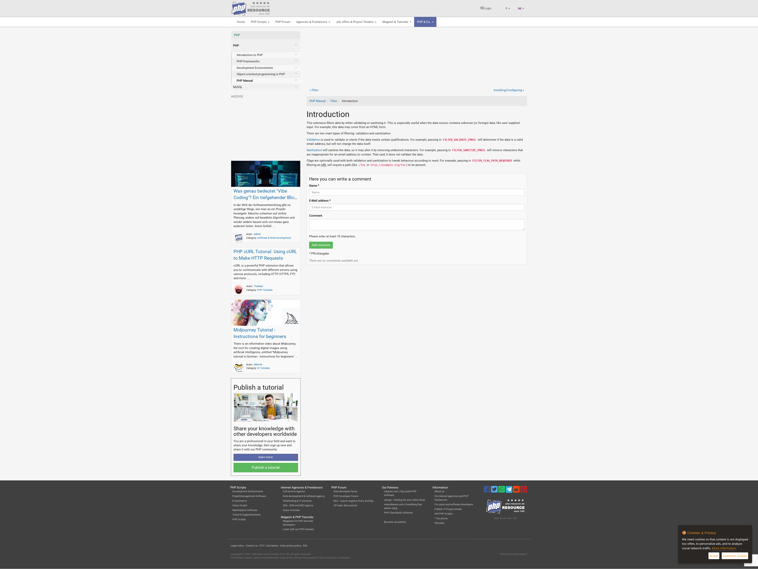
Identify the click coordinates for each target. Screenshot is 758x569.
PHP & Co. (424, 22)
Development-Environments (247, 491)
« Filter (314, 90)
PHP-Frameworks (248, 61)
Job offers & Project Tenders (355, 22)
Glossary (439, 522)
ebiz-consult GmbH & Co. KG (273, 554)
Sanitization (314, 150)
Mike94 (258, 364)
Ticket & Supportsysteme (246, 514)
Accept (714, 555)
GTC (262, 545)
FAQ (305, 545)
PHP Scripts (259, 22)
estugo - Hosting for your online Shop (404, 499)
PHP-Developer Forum (345, 496)
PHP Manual (318, 101)
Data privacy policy (290, 545)
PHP (237, 35)
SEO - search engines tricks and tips (353, 500)
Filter (333, 101)
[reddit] (516, 491)
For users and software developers (453, 504)
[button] (508, 8)
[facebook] (487, 491)
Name (314, 185)
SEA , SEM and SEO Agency (298, 505)
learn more (266, 457)
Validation (313, 139)
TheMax (258, 286)
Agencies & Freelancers (312, 22)
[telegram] (509, 490)
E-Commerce (239, 500)
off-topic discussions (345, 505)
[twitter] (494, 491)
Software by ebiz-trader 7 (514, 554)
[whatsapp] (502, 491)
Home (241, 22)
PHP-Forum (282, 22)
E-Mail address (320, 200)
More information (724, 548)
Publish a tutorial (266, 467)
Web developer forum (345, 491)
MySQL (237, 87)
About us (439, 491)
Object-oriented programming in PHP (261, 74)
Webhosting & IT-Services (297, 500)
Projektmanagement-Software (249, 496)
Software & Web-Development (274, 237)
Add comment (321, 245)
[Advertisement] (417, 58)
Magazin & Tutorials (395, 22)
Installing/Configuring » (509, 90)
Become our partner (395, 521)
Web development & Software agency (304, 496)
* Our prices (441, 518)
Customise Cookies (735, 555)
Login (487, 8)
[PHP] (250, 8)
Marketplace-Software (244, 510)
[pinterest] (523, 491)
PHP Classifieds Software (398, 512)
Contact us (252, 545)
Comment (315, 215)
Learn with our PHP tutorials (298, 529)
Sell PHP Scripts (443, 513)
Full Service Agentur (294, 491)
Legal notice (237, 545)
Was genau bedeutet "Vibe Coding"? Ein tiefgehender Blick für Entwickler (265, 197)
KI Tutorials (263, 368)
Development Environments (255, 68)
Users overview (291, 510)
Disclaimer (272, 545)
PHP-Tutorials (265, 289)
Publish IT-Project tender (448, 509)
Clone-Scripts (239, 505)
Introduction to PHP (250, 55)
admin (257, 234)
